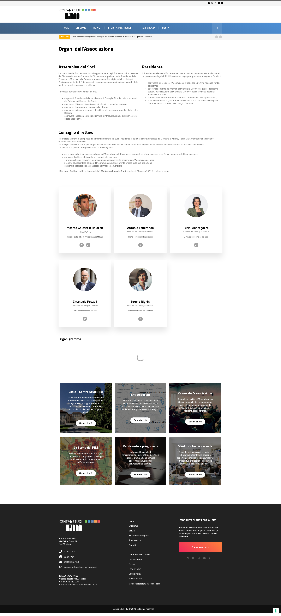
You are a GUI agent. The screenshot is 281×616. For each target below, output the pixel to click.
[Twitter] (209, 3)
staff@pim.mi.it (71, 562)
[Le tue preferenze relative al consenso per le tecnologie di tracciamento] (276, 611)
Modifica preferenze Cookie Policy (144, 584)
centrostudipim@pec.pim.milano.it (80, 567)
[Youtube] (219, 3)
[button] (216, 36)
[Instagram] (216, 3)
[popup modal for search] (217, 28)
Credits (132, 564)
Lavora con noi (135, 559)
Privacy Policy (135, 569)
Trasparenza (147, 28)
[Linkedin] (222, 3)
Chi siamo (81, 28)
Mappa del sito (135, 578)
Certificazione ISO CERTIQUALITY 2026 (78, 584)
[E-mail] (81, 245)
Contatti (167, 28)
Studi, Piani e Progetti (120, 28)
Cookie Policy (135, 574)
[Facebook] (212, 3)
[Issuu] (210, 558)
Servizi (97, 28)
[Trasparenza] (88, 245)
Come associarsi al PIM (139, 554)
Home (66, 28)
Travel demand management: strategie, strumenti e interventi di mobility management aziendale (112, 37)
